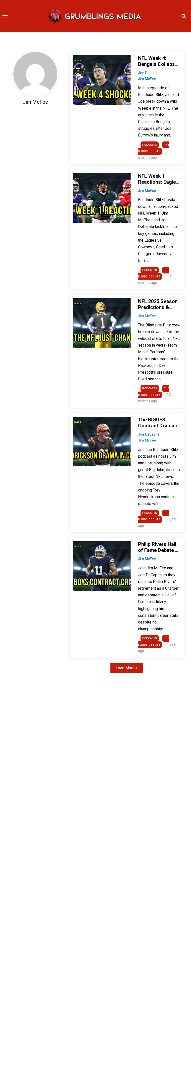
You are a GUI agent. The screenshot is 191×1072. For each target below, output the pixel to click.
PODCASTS (149, 144)
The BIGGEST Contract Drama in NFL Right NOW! (159, 426)
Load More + (127, 668)
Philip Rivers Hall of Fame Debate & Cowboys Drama (158, 550)
